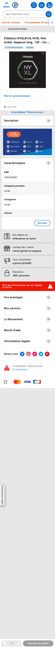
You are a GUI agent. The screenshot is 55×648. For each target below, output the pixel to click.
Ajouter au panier (38, 643)
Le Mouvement (13, 319)
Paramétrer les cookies (2, 495)
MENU (6, 7)
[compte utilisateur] (41, 5)
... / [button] (4, 29)
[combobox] (27, 14)
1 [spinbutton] (11, 643)
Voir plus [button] (42, 223)
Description (11, 120)
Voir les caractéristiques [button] (17, 96)
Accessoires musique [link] (14, 47)
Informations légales (17, 341)
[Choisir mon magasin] (34, 5)
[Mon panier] (49, 5)
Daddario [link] (30, 47)
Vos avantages (13, 297)
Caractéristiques (14, 163)
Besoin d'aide (12, 330)
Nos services (12, 308)
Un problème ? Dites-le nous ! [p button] (27, 112)
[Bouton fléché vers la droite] (52, 22)
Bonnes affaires (11, 22)
